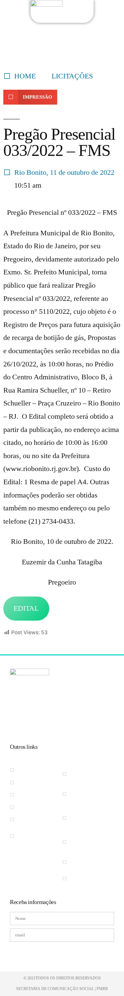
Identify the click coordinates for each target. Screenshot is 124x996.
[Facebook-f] (15, 722)
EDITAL (26, 608)
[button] (30, 97)
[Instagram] (29, 722)
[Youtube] (43, 722)
